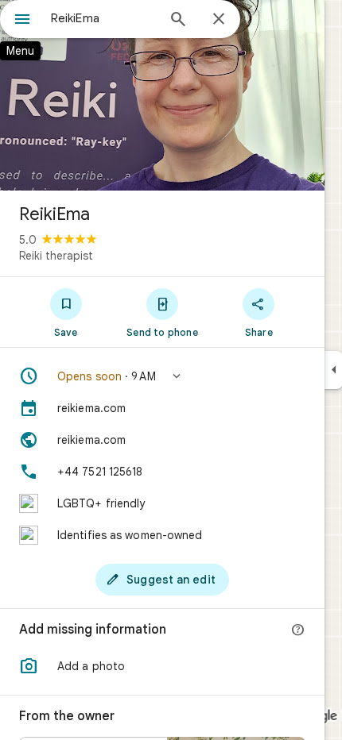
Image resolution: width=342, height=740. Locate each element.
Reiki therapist (56, 256)
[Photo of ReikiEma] (162, 95)
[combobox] (103, 18)
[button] (162, 376)
